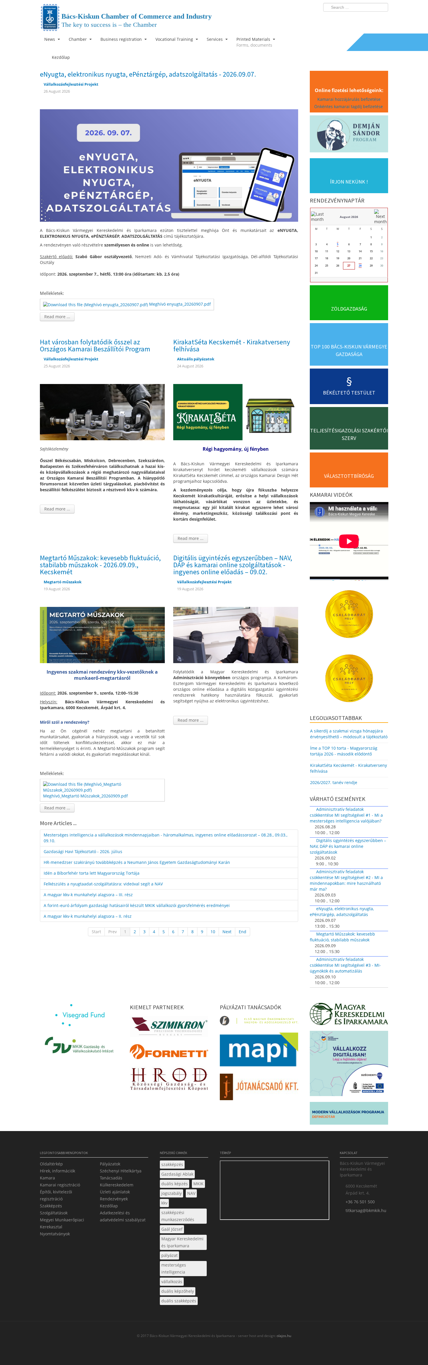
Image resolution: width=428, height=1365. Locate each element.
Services (215, 39)
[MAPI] (259, 1051)
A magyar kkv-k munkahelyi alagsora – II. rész (88, 916)
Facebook (349, 19)
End (242, 931)
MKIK (198, 1183)
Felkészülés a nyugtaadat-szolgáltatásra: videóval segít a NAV (103, 884)
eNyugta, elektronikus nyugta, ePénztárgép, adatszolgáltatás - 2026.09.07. (148, 74)
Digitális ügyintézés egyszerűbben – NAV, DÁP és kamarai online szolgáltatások (348, 846)
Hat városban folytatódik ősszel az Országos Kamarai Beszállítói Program (95, 345)
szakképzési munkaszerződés (177, 1216)
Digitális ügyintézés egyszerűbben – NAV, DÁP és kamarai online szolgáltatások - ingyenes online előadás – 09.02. (232, 564)
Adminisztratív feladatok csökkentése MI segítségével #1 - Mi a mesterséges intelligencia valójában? (346, 815)
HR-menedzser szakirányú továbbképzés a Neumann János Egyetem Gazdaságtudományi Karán (137, 862)
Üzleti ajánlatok (115, 1192)
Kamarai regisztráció (60, 1185)
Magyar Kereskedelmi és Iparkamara (182, 1242)
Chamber (78, 39)
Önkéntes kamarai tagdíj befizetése (349, 106)
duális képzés (174, 1183)
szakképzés (172, 1164)
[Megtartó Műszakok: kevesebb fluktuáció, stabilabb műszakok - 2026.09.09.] (102, 634)
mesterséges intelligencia (173, 1268)
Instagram (371, 19)
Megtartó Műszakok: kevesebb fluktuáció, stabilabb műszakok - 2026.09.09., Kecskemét (100, 564)
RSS (382, 19)
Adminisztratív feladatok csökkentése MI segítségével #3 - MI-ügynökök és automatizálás (345, 965)
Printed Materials (254, 42)
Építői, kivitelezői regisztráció (56, 1195)
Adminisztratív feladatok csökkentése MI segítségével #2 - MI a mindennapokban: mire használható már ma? (346, 880)
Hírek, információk (57, 1171)
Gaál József (172, 1229)
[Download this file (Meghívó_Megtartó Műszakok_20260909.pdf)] (103, 787)
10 (213, 931)
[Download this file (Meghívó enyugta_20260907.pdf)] (96, 304)
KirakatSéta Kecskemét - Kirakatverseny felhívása (231, 345)
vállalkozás (171, 1281)
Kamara (47, 1178)
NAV (191, 1193)
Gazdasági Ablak (177, 1174)
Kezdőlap (109, 1206)
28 (360, 265)
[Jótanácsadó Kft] (259, 1088)
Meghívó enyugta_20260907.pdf (180, 304)
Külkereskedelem (116, 1185)
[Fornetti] (169, 1053)
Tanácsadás (111, 1178)
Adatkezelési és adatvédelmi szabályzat (123, 1216)
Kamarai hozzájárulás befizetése (349, 99)
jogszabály (171, 1193)
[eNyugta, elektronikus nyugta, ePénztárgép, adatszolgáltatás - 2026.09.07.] (169, 165)
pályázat (169, 1255)
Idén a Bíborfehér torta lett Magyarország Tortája (91, 873)
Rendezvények (114, 1199)
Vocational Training (174, 39)
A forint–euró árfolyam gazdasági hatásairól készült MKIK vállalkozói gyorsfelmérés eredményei (137, 905)
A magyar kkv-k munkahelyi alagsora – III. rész (88, 894)
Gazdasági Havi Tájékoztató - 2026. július (83, 851)
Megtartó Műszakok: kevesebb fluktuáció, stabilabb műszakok (342, 937)
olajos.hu (283, 1335)
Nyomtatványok (55, 1234)
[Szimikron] (169, 1028)
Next (226, 931)
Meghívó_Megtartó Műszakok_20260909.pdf (85, 796)
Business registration (121, 39)
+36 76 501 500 (360, 1201)
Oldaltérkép (51, 1164)
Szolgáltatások (54, 1213)
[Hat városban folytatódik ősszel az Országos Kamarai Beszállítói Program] (102, 411)
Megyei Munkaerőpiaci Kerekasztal (62, 1223)
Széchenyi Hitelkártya (121, 1171)
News (50, 39)
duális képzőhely (177, 1291)
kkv (164, 1203)
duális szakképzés (178, 1301)
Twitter (360, 19)
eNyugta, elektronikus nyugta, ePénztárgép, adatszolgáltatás (342, 911)
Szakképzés (51, 1206)
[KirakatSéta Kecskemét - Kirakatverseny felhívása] (235, 411)
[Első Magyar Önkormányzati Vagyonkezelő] (259, 1022)
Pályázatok (110, 1164)
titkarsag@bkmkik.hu (366, 1210)
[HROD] (169, 1080)
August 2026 (349, 217)
